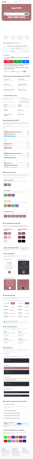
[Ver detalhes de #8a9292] (17, 437)
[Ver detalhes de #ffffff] (9, 241)
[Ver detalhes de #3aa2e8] (24, 437)
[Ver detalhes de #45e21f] (5, 437)
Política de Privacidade (26, 452)
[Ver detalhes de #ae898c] (9, 216)
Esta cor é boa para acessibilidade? (10, 410)
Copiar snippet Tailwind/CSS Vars (24, 101)
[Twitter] (25, 51)
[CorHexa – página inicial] (4, 2)
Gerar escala (6, 335)
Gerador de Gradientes (15, 451)
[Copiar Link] (28, 51)
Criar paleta (5, 342)
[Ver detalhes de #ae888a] (13, 216)
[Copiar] (14, 106)
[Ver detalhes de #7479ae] (13, 195)
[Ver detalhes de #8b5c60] (23, 233)
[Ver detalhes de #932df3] (20, 441)
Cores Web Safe (25, 450)
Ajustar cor (13, 48)
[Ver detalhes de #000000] (23, 241)
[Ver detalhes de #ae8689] (17, 216)
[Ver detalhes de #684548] (19, 237)
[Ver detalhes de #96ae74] (5, 205)
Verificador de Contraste (16, 452)
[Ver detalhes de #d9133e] (5, 441)
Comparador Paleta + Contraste (22, 177)
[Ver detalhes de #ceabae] (5, 237)
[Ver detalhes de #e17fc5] (13, 441)
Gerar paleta (10, 17)
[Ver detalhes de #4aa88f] (9, 441)
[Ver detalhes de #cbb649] (17, 441)
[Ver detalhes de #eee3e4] (5, 241)
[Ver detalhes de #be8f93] (9, 233)
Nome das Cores (25, 451)
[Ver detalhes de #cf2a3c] (20, 437)
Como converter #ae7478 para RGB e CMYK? (11, 415)
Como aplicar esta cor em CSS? (9, 404)
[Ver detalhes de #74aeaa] (9, 184)
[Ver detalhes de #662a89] (13, 437)
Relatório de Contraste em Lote (20, 300)
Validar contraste (16, 17)
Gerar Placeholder (19, 48)
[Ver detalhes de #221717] (19, 241)
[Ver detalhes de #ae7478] (5, 184)
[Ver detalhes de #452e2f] (23, 237)
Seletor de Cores (14, 450)
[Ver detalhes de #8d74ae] (17, 205)
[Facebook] (23, 51)
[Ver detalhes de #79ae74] (5, 195)
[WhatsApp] (26, 51)
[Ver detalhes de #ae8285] (24, 216)
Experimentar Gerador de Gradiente (23, 248)
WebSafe (13, 71)
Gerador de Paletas (24, 126)
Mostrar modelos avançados (26, 99)
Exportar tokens (22, 17)
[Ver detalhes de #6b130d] (24, 441)
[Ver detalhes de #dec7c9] (9, 237)
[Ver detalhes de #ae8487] (20, 216)
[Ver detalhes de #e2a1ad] (9, 437)
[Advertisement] (16, 29)
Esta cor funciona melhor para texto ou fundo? (11, 418)
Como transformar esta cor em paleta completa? (12, 413)
